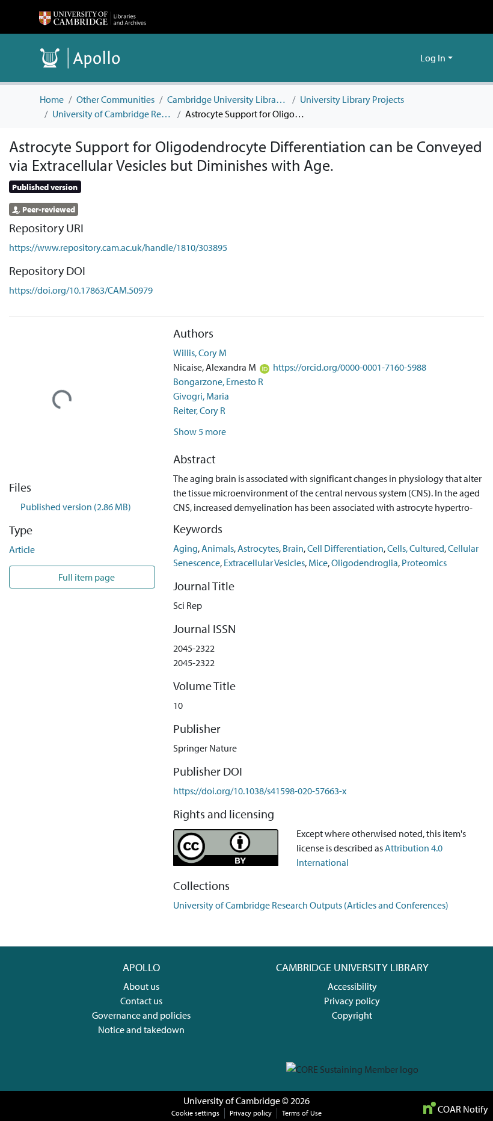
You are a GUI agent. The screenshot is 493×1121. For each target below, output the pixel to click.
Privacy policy (352, 1001)
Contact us (141, 1001)
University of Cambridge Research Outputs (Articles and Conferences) (112, 114)
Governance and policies (141, 1015)
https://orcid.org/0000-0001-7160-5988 (349, 367)
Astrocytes (258, 548)
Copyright (352, 1015)
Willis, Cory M (200, 353)
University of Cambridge (231, 1101)
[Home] (92, 17)
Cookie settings (195, 1112)
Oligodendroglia (364, 563)
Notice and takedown (141, 1030)
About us (141, 986)
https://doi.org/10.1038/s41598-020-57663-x (259, 791)
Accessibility (352, 986)
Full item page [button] (86, 577)
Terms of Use (302, 1112)
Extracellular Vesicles (264, 563)
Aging (185, 548)
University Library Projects (352, 99)
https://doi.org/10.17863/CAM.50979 (81, 290)
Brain (293, 548)
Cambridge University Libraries (227, 99)
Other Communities (115, 99)
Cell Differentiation (345, 548)
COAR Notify (462, 1109)
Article (22, 549)
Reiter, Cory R (199, 410)
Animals (217, 548)
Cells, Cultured (415, 548)
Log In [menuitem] (433, 58)
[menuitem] (409, 58)
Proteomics (424, 563)
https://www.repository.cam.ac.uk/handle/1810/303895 (118, 247)
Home (52, 99)
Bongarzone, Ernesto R (218, 381)
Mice (318, 563)
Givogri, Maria (201, 396)
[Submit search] (391, 58)
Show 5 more (200, 431)
